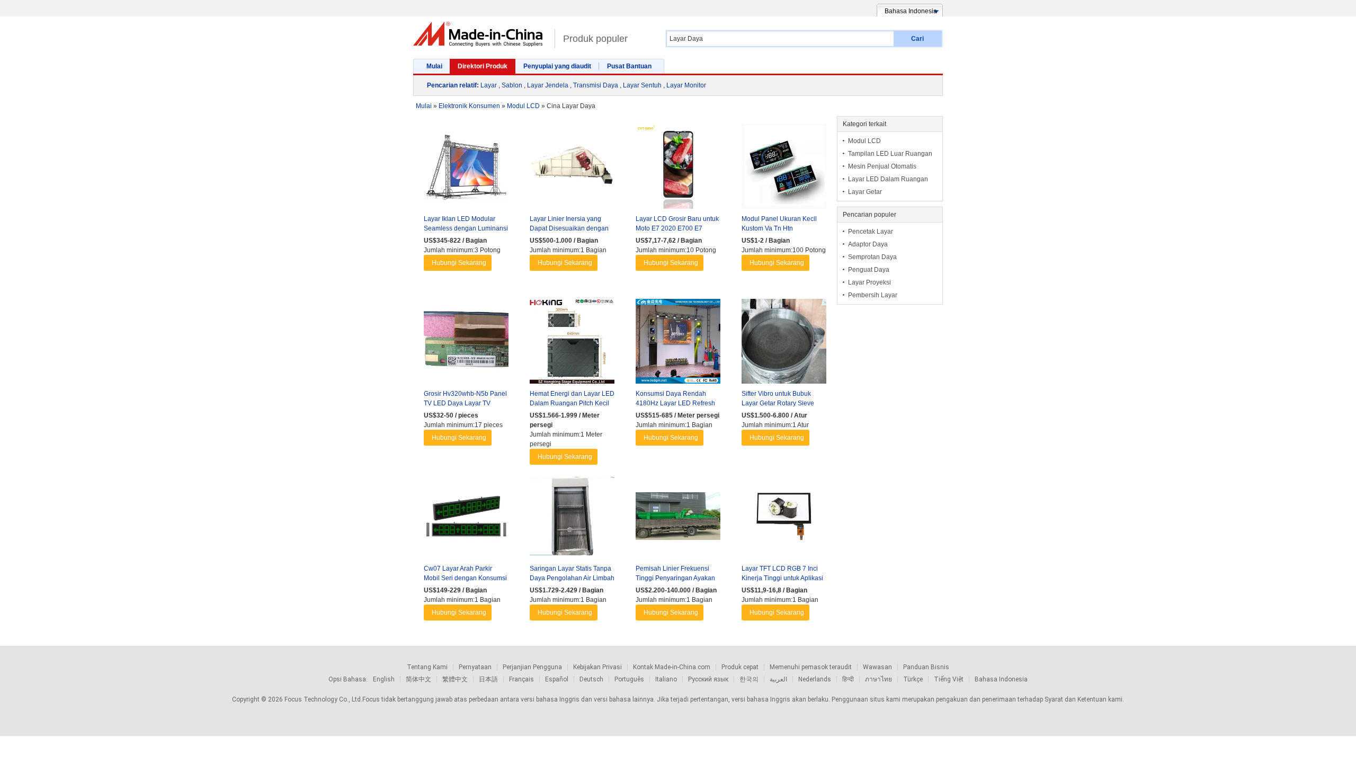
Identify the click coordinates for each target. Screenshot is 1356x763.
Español (556, 679)
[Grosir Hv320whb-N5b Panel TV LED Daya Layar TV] (466, 344)
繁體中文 (455, 679)
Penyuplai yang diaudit (557, 66)
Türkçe (913, 679)
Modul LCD (864, 141)
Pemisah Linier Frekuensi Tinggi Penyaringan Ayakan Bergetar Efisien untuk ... (675, 578)
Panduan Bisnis (926, 667)
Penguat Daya (868, 269)
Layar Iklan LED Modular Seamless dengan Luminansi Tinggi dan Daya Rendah (466, 228)
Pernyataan (475, 667)
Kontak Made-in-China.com (671, 667)
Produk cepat (740, 667)
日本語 (488, 679)
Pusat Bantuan (629, 66)
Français (521, 679)
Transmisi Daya (595, 85)
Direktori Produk (482, 66)
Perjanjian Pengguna (532, 667)
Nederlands (814, 679)
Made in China (481, 34)
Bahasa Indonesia (1001, 679)
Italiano (666, 679)
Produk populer (595, 38)
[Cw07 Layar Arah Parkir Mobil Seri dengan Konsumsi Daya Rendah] (466, 519)
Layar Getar (865, 192)
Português (629, 679)
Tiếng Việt (949, 679)
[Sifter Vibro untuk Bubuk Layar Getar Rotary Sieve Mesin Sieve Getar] (784, 344)
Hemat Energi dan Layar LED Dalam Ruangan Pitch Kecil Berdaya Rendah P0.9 (572, 403)
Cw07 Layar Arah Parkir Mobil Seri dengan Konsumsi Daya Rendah (465, 578)
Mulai (434, 66)
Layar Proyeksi (869, 282)
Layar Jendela (547, 85)
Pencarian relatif (452, 85)
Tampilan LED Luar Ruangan (890, 153)
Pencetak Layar (870, 231)
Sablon (512, 85)
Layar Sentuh (642, 85)
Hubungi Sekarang (459, 263)
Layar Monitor (686, 85)
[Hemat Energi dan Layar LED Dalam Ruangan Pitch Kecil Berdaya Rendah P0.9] (572, 344)
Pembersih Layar (872, 295)
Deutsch (591, 679)
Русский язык (708, 679)
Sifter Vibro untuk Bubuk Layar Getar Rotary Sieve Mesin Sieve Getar (778, 403)
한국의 (749, 679)
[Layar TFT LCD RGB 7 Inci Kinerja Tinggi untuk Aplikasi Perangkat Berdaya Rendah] (784, 519)
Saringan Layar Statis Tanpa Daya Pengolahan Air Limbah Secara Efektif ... (572, 578)
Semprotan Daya (872, 257)
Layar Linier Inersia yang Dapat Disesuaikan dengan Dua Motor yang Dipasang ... (571, 228)
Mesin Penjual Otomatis (882, 166)
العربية (778, 679)
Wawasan (877, 667)
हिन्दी (848, 679)
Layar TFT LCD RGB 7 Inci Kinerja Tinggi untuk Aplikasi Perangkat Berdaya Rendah (782, 578)
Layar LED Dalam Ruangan (888, 179)
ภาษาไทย (878, 679)
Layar (488, 85)
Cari (917, 38)
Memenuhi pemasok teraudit (811, 667)
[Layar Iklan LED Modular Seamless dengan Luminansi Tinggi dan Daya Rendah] (466, 169)
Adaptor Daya (868, 244)
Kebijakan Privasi (597, 667)
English (384, 679)
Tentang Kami (427, 667)
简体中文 (418, 679)
